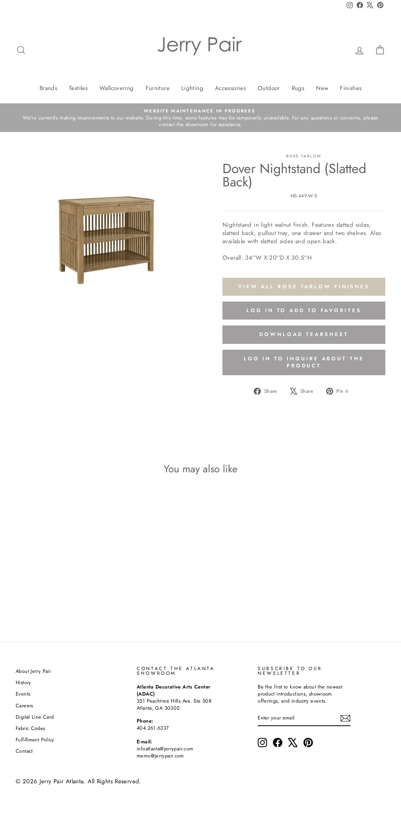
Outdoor (269, 88)
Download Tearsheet (303, 334)
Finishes (350, 88)
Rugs (298, 88)
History (23, 682)
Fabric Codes (30, 728)
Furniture (158, 88)
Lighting (192, 88)
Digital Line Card (35, 717)
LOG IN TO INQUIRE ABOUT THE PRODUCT (304, 362)
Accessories (230, 88)
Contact (24, 751)
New (322, 88)
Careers (24, 705)
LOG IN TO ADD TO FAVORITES (303, 310)
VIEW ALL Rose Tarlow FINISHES (304, 286)
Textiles (78, 88)
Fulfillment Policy (35, 739)
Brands (48, 88)
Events (23, 694)
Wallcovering (116, 88)
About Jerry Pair (33, 671)
